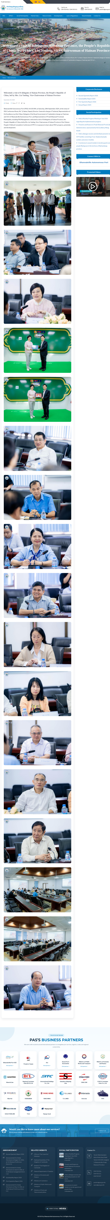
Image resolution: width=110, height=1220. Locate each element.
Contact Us (97, 16)
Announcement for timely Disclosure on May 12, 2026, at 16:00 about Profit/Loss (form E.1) (15, 1188)
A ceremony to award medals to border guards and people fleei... (73, 1187)
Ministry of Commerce (40, 1180)
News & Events (47, 16)
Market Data (35, 16)
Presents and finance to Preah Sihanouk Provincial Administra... (72, 1166)
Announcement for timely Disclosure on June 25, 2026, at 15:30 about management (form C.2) (15, 1171)
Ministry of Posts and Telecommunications (40, 1191)
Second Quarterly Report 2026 (88, 96)
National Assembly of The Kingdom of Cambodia (41, 1161)
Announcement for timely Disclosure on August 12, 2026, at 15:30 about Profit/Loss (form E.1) (15, 1161)
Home (4, 77)
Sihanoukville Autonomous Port (93, 162)
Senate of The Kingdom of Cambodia (41, 1166)
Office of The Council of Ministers (41, 1155)
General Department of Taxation (43, 1171)
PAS (4, 16)
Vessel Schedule (86, 16)
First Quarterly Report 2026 (87, 102)
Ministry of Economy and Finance (41, 1176)
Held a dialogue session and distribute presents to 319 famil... (73, 1177)
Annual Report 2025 (84, 105)
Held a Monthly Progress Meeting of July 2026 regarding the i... (72, 1156)
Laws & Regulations (72, 16)
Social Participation (22, 16)
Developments (58, 16)
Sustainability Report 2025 (86, 99)
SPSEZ (11, 16)
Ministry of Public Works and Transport (42, 1185)
